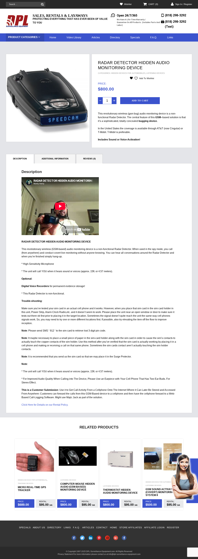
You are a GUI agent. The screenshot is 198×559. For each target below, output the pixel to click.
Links (170, 37)
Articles (96, 37)
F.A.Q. (153, 37)
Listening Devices (155, 73)
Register (173, 527)
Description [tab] (20, 159)
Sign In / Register (183, 4)
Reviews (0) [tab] (89, 159)
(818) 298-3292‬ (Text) (175, 24)
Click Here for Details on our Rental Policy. (45, 404)
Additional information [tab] (55, 159)
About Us (39, 527)
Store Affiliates (130, 527)
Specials (135, 37)
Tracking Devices (25, 483)
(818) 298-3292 (175, 15)
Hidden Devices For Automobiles (128, 73)
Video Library (74, 37)
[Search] (42, 4)
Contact (102, 527)
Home (53, 37)
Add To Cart (140, 100)
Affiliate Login (154, 527)
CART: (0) (153, 4)
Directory (115, 37)
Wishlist (127, 4)
